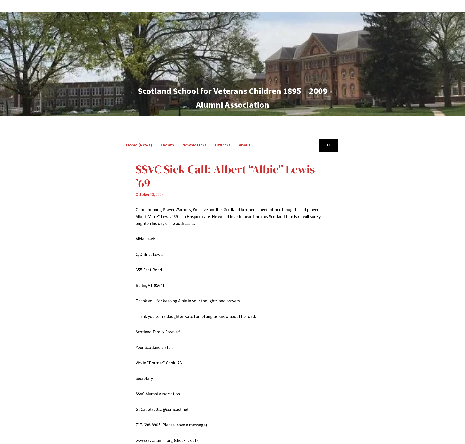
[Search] (328, 145)
